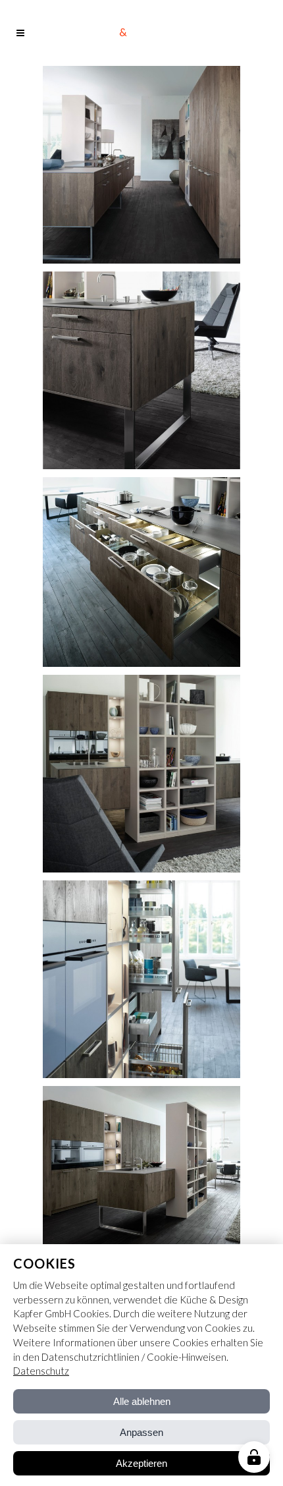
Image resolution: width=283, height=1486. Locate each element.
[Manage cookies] (254, 1457)
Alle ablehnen (141, 1401)
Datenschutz (41, 1371)
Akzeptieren (141, 1463)
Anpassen (141, 1432)
